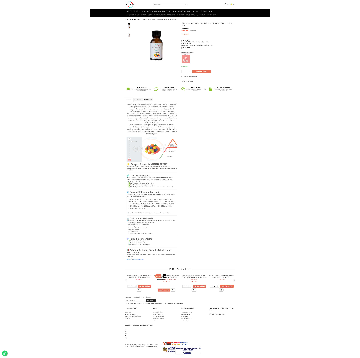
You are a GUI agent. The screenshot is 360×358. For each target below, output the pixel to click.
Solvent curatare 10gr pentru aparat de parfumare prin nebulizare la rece (139, 276)
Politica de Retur (157, 314)
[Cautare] (186, 4)
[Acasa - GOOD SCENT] (134, 4)
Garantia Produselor (159, 316)
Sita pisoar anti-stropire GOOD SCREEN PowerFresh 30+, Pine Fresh (221, 276)
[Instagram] (125, 338)
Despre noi (128, 312)
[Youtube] (125, 331)
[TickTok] (125, 335)
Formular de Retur (198, 15)
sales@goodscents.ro (218, 314)
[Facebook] (125, 329)
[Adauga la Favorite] (139, 290)
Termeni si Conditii (130, 314)
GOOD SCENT (185, 28)
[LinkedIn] (125, 333)
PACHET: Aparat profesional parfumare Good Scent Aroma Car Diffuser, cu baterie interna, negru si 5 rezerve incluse (166, 276)
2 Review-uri (192, 30)
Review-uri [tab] (148, 99)
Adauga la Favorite (188, 81)
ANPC (154, 321)
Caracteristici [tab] (138, 99)
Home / (127, 19)
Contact (127, 319)
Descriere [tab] (129, 100)
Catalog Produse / (136, 19)
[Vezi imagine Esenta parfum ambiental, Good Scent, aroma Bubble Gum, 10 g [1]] (129, 33)
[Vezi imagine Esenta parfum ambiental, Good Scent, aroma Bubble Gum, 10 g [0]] (129, 25)
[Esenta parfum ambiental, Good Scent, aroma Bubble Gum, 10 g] (156, 44)
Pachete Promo (212, 15)
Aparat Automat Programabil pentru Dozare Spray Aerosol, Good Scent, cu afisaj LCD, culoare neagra (194, 276)
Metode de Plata (157, 312)
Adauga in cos (201, 71)
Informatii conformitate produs (135, 259)
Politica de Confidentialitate (175, 303)
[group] (156, 44)
